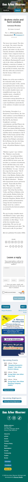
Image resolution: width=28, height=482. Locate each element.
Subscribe (8, 469)
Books (6, 458)
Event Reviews (18, 33)
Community (7, 453)
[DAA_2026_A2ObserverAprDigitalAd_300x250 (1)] (14, 346)
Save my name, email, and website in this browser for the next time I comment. (14, 285)
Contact (6, 441)
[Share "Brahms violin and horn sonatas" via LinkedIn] (15, 242)
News (5, 446)
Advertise (7, 461)
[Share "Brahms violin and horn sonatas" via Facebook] (6, 242)
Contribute (8, 465)
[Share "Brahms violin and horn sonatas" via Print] (21, 242)
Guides (6, 455)
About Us (7, 434)
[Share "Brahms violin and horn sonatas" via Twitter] (9, 242)
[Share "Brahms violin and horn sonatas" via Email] (18, 242)
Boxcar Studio (18, 477)
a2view (6, 436)
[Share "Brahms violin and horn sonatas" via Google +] (12, 242)
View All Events (9, 390)
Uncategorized (8, 35)
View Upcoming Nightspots (12, 401)
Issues (6, 438)
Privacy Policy (8, 443)
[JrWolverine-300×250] (14, 325)
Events (6, 450)
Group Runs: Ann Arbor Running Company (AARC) (16, 383)
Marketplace (7, 448)
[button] (9, 418)
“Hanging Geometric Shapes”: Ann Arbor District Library (15, 367)
